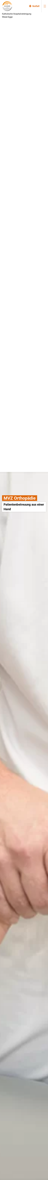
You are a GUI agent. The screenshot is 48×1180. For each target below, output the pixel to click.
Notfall (35, 6)
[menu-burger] (45, 6)
